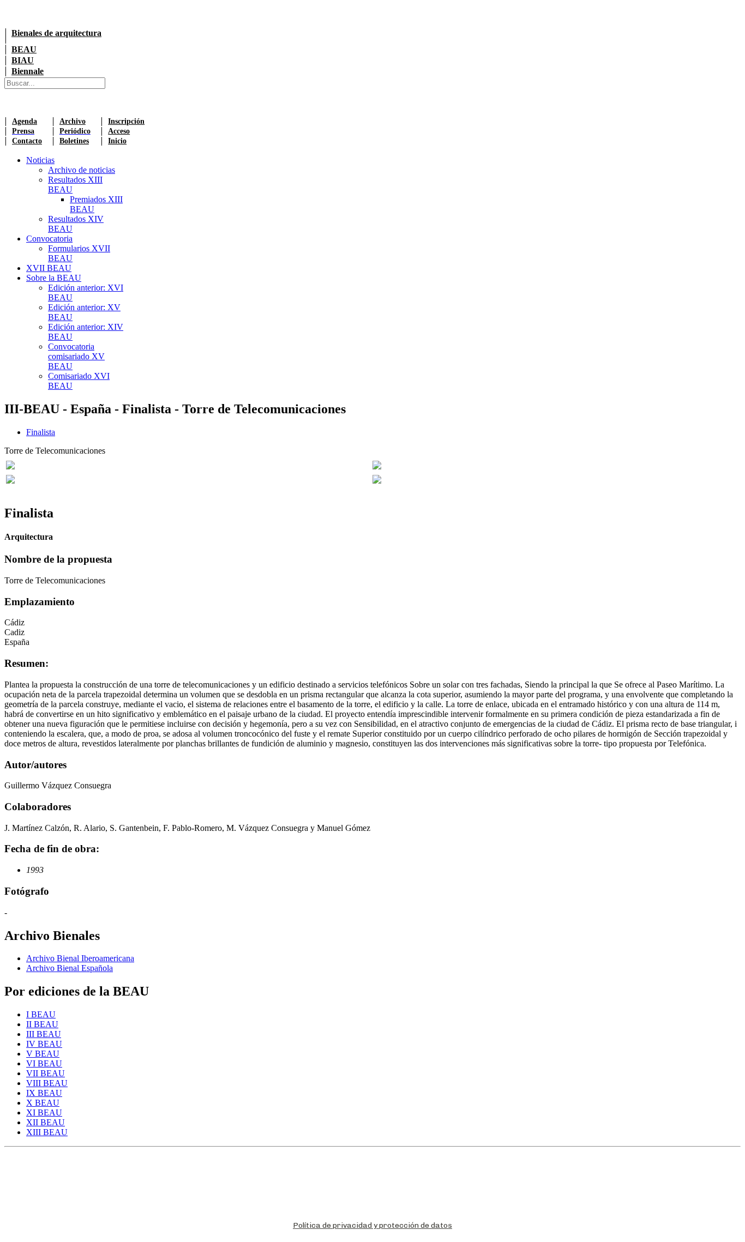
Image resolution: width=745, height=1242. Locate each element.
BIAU (22, 60)
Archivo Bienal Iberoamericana (80, 958)
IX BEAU (44, 1093)
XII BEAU (45, 1122)
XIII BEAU (47, 1132)
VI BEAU (44, 1063)
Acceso (119, 131)
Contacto (27, 141)
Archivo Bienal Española (69, 968)
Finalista (40, 432)
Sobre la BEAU (53, 277)
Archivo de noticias (81, 169)
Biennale (27, 71)
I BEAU (41, 1014)
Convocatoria (49, 238)
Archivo (72, 121)
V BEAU (42, 1053)
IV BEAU (44, 1043)
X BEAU (42, 1102)
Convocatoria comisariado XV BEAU (76, 356)
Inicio (117, 141)
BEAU (24, 49)
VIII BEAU (47, 1083)
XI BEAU (44, 1112)
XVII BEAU (48, 268)
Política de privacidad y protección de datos (372, 1225)
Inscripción (126, 121)
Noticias (40, 160)
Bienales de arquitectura (56, 33)
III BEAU (43, 1034)
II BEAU (42, 1024)
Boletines (74, 141)
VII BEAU (45, 1073)
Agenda (24, 121)
